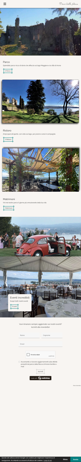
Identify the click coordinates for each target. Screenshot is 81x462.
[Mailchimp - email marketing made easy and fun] (40, 378)
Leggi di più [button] (48, 460)
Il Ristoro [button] (8, 139)
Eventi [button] (14, 307)
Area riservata (77, 385)
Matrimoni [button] (8, 208)
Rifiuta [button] (65, 459)
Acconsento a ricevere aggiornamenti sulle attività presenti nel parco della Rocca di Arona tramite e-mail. (39, 364)
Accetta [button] (75, 459)
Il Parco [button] (8, 71)
